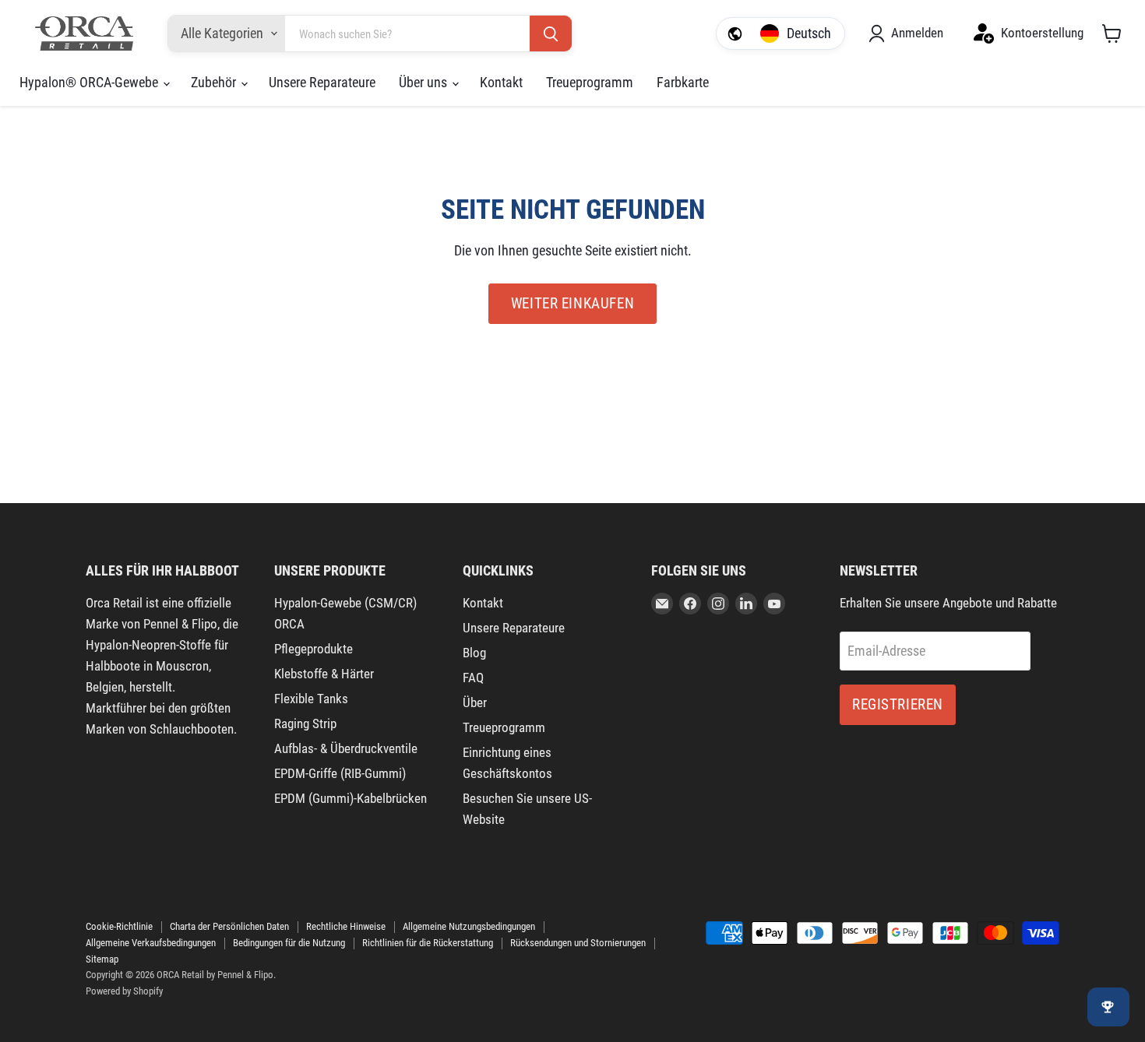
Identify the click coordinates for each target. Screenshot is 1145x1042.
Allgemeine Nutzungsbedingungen (469, 926)
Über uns (424, 82)
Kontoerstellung (1042, 32)
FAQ (473, 677)
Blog (474, 652)
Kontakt (501, 82)
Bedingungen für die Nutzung (289, 943)
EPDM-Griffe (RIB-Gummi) (340, 773)
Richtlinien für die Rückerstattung (427, 943)
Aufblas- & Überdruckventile (345, 748)
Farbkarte (683, 82)
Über (475, 702)
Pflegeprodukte (313, 649)
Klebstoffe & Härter (324, 673)
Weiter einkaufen (572, 303)
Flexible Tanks (311, 698)
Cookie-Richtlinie (119, 926)
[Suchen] (551, 34)
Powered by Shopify (124, 991)
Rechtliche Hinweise (346, 926)
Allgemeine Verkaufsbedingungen (151, 943)
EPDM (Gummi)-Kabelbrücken (350, 798)
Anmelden (917, 32)
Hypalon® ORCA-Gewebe (90, 82)
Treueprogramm (589, 82)
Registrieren (897, 704)
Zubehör (215, 82)
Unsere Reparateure (322, 82)
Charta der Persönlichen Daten (229, 926)
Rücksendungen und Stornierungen (578, 943)
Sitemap (102, 959)
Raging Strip (305, 723)
